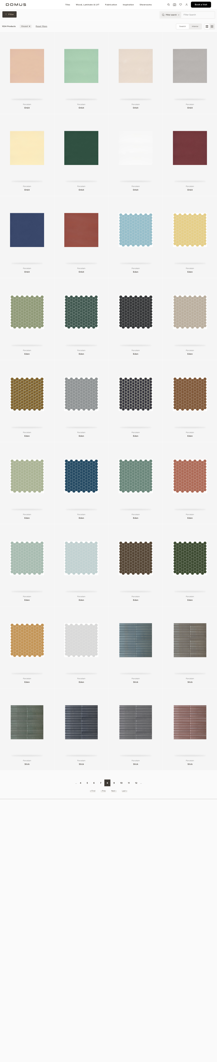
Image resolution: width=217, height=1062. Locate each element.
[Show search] (168, 5)
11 (129, 783)
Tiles (67, 5)
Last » (124, 791)
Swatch (182, 26)
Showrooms (146, 5)
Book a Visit (201, 4)
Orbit (27, 108)
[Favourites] (180, 5)
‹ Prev (103, 791)
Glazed (24, 26)
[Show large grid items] (206, 26)
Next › (114, 791)
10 (121, 783)
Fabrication (111, 5)
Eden (135, 272)
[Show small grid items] (211, 26)
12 (136, 783)
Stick (135, 682)
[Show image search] (174, 5)
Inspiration (128, 5)
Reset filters (41, 26)
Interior (195, 26)
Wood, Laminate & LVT (87, 5)
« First (92, 791)
